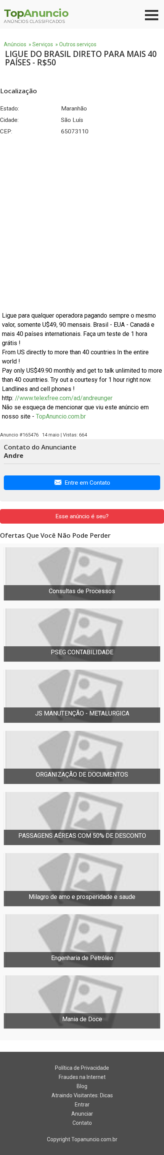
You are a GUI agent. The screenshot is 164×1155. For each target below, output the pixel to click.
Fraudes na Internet (82, 1077)
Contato (82, 1123)
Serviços (42, 44)
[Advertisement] (82, 223)
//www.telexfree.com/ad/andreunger (64, 398)
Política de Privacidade (82, 1068)
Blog (82, 1086)
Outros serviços (77, 44)
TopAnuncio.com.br (61, 416)
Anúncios (15, 44)
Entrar (82, 1104)
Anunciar (82, 1114)
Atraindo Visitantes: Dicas (82, 1095)
